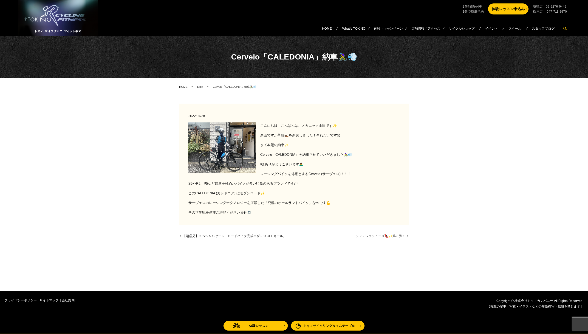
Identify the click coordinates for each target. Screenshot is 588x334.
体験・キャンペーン (388, 28)
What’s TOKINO (353, 28)
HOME (327, 28)
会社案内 (68, 300)
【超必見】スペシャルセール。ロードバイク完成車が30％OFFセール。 (234, 236)
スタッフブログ (543, 28)
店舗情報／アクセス (425, 28)
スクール (515, 28)
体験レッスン (259, 326)
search (567, 29)
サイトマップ (49, 300)
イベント (491, 28)
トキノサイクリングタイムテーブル (329, 326)
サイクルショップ (462, 28)
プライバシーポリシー (21, 300)
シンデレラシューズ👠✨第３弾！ (380, 236)
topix (200, 86)
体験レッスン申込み (508, 9)
